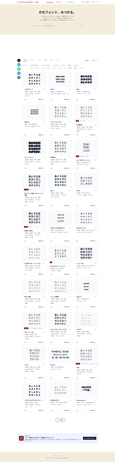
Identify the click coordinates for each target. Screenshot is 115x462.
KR (94, 2)
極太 (84, 120)
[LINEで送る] (18, 69)
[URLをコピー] (18, 77)
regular (78, 363)
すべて (25, 60)
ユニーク (38, 126)
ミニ (67, 93)
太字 (80, 120)
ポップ (89, 93)
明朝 (30, 189)
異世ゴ (26, 226)
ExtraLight (34, 328)
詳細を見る (40, 99)
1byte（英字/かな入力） (59, 91)
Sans (77, 156)
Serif (87, 156)
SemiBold (39, 328)
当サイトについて (57, 455)
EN (97, 2)
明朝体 (52, 163)
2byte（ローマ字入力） (29, 93)
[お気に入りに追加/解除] (43, 89)
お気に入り (60, 2)
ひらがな (32, 60)
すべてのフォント (50, 2)
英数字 (45, 60)
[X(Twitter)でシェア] (18, 60)
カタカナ (39, 60)
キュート (85, 93)
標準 (77, 120)
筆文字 (78, 131)
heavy (94, 363)
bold (90, 363)
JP (92, 2)
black (97, 363)
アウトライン (37, 93)
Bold (30, 328)
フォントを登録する (69, 2)
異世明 (30, 226)
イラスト (57, 60)
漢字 (51, 60)
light (86, 363)
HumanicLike (82, 156)
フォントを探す (86, 2)
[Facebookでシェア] (18, 73)
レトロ (26, 269)
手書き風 (85, 195)
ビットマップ (53, 93)
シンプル (63, 93)
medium (82, 363)
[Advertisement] (57, 44)
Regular (26, 328)
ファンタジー (85, 164)
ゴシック (26, 189)
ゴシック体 (27, 95)
